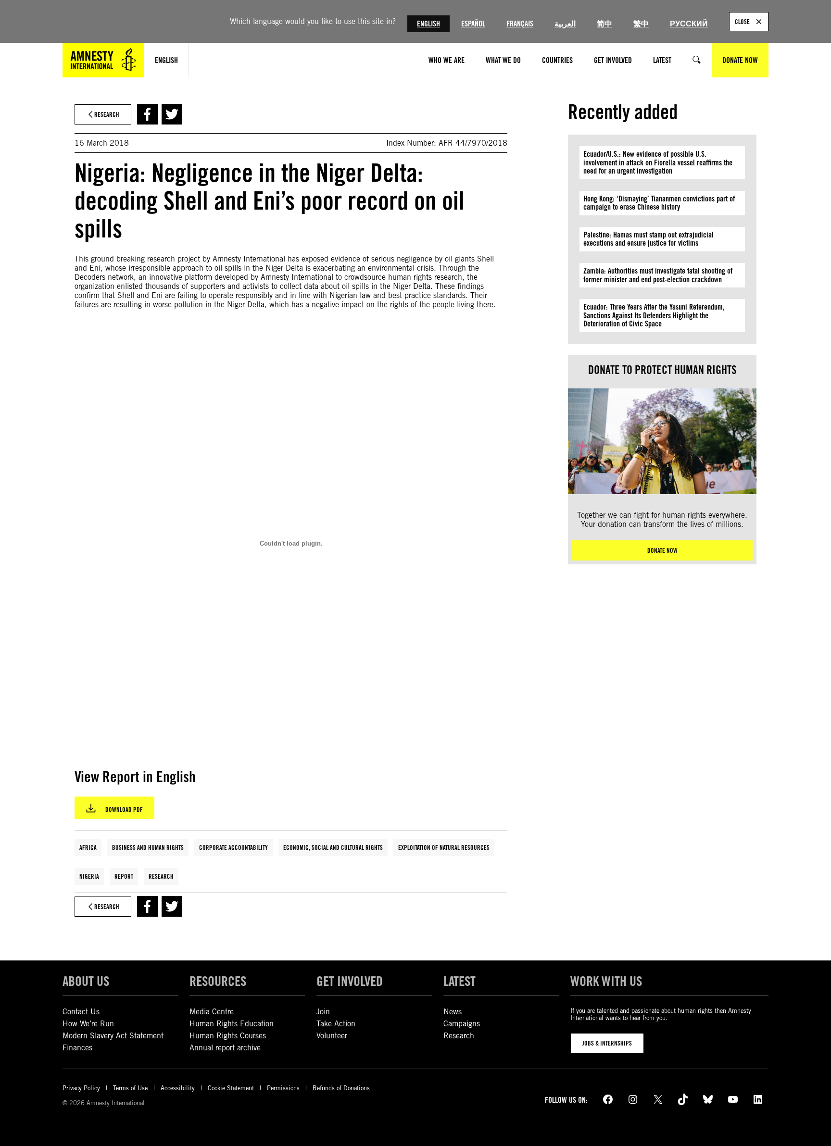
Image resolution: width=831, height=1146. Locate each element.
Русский (689, 23)
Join (323, 1011)
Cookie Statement (231, 1088)
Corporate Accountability (233, 847)
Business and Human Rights (148, 847)
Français (519, 23)
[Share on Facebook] (147, 114)
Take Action (335, 1023)
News (452, 1011)
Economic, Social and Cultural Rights (333, 847)
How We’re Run (88, 1023)
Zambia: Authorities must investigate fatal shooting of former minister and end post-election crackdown (657, 275)
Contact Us (81, 1011)
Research (161, 876)
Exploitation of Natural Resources (444, 847)
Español (473, 23)
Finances (77, 1047)
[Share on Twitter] (172, 114)
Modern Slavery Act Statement (113, 1035)
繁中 (641, 23)
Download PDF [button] (124, 809)
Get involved (349, 981)
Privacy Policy (81, 1088)
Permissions (283, 1088)
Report (123, 876)
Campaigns (461, 1023)
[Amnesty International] (103, 60)
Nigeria (89, 876)
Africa (88, 847)
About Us (86, 981)
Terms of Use (130, 1088)
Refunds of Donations (341, 1088)
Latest (459, 981)
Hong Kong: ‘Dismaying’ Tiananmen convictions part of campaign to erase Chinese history (659, 203)
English (428, 23)
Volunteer (331, 1035)
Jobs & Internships (607, 1043)
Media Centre (211, 1011)
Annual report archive (225, 1047)
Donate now (662, 550)
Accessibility (178, 1088)
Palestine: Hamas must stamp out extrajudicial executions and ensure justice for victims (648, 239)
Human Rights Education (231, 1023)
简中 (604, 23)
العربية (565, 23)
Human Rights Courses (227, 1035)
